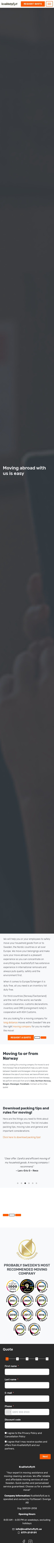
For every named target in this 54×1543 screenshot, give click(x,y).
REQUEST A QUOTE (21, 1037)
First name (11, 1366)
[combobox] (8, 1412)
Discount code (13, 1419)
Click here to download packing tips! (22, 1137)
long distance (10, 1022)
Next (45, 1456)
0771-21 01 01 (29, 1532)
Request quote (33, 4)
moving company (22, 1026)
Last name (10, 1379)
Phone (8, 1406)
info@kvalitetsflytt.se (29, 1529)
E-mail (8, 1393)
